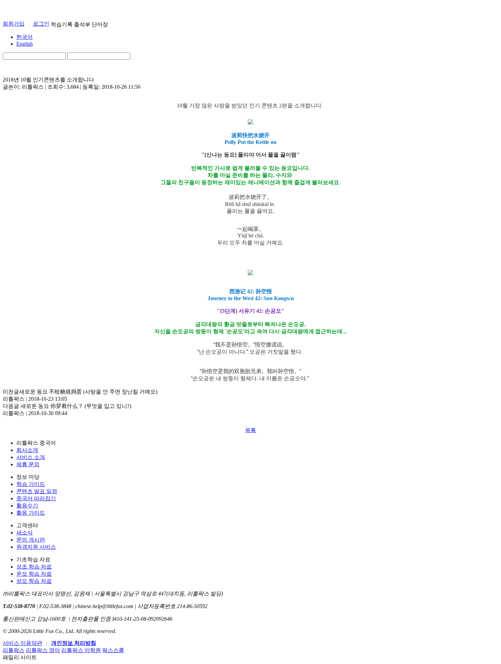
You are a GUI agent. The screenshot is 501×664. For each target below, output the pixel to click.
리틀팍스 (14, 650)
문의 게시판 (30, 540)
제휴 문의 (28, 464)
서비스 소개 (30, 457)
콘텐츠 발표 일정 (36, 491)
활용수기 (27, 505)
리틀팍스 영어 (43, 650)
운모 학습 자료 (34, 574)
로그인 (41, 24)
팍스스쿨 (113, 650)
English (24, 44)
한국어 (24, 37)
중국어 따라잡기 (36, 498)
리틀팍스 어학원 (81, 650)
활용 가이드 (30, 513)
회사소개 (27, 450)
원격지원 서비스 (36, 547)
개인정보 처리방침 (73, 643)
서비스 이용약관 (22, 643)
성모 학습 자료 (34, 581)
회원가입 (14, 24)
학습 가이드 (30, 484)
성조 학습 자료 (34, 567)
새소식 (24, 532)
